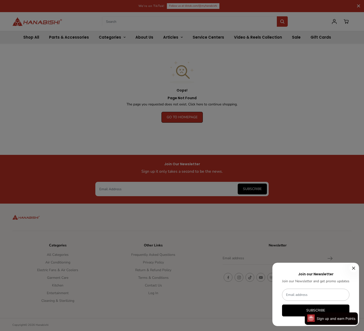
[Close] (353, 268)
